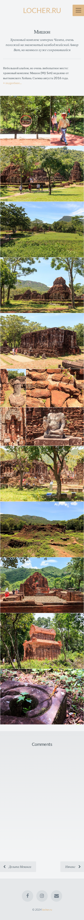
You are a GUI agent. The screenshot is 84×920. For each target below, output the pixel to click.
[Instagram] (42, 896)
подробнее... (14, 83)
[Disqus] (42, 803)
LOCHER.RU (42, 10)
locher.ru (47, 909)
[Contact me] (56, 896)
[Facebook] (27, 896)
